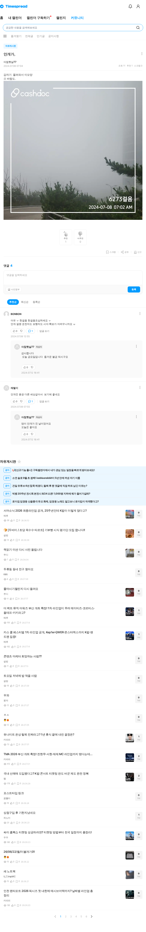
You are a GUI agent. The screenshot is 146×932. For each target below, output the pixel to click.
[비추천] (22, 330)
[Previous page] (55, 916)
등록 (134, 289)
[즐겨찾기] (19, 461)
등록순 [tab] (36, 301)
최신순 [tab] (24, 301)
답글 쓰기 (44, 331)
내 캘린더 (15, 18)
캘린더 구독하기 (38, 18)
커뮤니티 (77, 18)
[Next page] (91, 916)
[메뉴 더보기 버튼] (5, 36)
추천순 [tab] (13, 301)
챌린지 (61, 18)
